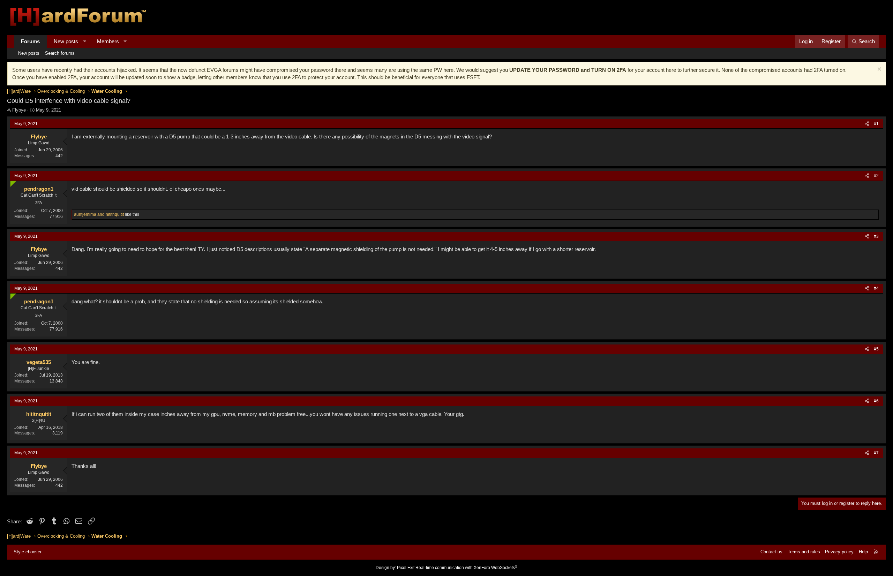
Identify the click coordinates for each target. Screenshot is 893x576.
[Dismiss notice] (878, 70)
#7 (876, 452)
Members (108, 41)
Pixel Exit (405, 567)
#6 (876, 401)
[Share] (867, 124)
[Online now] (11, 182)
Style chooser (28, 551)
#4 (876, 288)
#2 (876, 175)
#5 (876, 349)
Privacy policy (839, 551)
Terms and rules (804, 551)
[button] (84, 41)
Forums (30, 41)
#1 (876, 123)
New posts (66, 41)
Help (863, 551)
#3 (876, 236)
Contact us (771, 551)
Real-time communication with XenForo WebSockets (466, 567)
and (99, 214)
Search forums (60, 53)
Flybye (19, 110)
